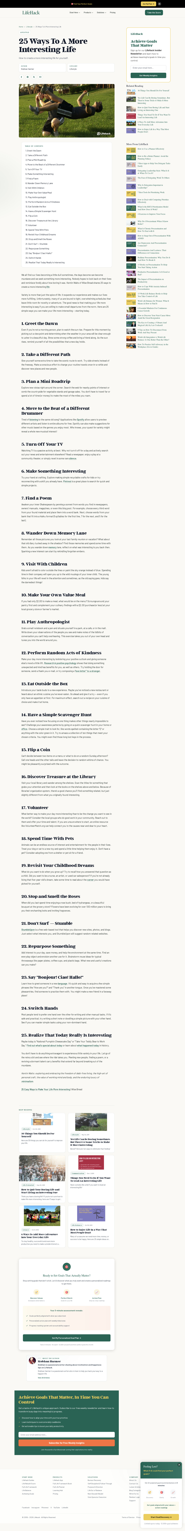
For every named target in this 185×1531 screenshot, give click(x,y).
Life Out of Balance (95, 1490)
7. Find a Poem (32, 178)
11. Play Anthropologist (36, 197)
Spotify (80, 419)
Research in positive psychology (60, 663)
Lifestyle (29, 27)
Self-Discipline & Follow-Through (100, 1483)
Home (21, 27)
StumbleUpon (28, 929)
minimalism (27, 1081)
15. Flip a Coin (32, 215)
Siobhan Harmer (27, 69)
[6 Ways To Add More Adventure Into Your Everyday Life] (42, 1216)
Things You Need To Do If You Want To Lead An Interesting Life (90, 1179)
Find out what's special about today (44, 1045)
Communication (78, 1173)
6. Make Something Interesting (40, 174)
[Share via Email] (40, 76)
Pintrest (67, 481)
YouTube (57, 1507)
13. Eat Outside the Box (36, 206)
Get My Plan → (148, 4)
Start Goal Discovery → (161, 1517)
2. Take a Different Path (36, 155)
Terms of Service (128, 1517)
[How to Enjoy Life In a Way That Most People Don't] (91, 1213)
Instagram (35, 1507)
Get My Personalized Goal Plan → (66, 1338)
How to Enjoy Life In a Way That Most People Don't (88, 1231)
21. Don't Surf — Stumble (36, 244)
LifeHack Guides (28, 1480)
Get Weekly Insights (148, 75)
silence (72, 458)
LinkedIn (65, 1507)
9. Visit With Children (35, 188)
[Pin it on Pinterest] (27, 76)
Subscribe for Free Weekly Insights (66, 1442)
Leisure (26, 1230)
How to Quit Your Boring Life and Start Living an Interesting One (40, 1191)
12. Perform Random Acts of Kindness (43, 202)
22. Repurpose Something (37, 248)
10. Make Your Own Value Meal (39, 192)
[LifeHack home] (31, 12)
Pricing (112, 12)
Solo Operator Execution (97, 1497)
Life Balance (77, 1225)
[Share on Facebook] (21, 76)
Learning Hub (58, 1490)
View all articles (44, 1378)
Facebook (26, 1507)
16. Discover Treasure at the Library (42, 220)
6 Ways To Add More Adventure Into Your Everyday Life (39, 1236)
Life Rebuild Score (28, 1483)
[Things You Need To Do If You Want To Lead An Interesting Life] (91, 1162)
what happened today (88, 1045)
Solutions (100, 12)
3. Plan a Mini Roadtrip (36, 160)
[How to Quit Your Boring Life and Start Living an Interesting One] (42, 1168)
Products (87, 12)
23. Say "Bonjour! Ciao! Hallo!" (39, 253)
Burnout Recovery (94, 1480)
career (90, 879)
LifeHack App (58, 1480)
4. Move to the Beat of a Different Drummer (45, 164)
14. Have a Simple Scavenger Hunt (41, 211)
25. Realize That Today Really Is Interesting (45, 262)
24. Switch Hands (33, 257)
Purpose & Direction (95, 1487)
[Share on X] (33, 76)
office (24, 728)
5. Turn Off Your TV (34, 169)
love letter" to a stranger (88, 671)
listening (33, 419)
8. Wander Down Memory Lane (39, 183)
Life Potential (28, 1185)
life (47, 286)
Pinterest (45, 1507)
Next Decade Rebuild (95, 1494)
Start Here (74, 12)
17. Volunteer (31, 225)
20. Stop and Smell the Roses (39, 239)
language (62, 983)
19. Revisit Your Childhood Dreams (41, 234)
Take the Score (154, 12)
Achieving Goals (28, 1494)
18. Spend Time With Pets (37, 230)
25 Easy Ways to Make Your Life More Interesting (45, 1089)
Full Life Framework (29, 1487)
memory (52, 547)
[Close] (159, 4)
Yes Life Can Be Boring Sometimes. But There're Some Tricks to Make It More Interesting (90, 1142)
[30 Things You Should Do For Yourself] (42, 1119)
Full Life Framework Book (62, 1483)
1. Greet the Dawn (33, 150)
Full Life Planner (59, 1487)
